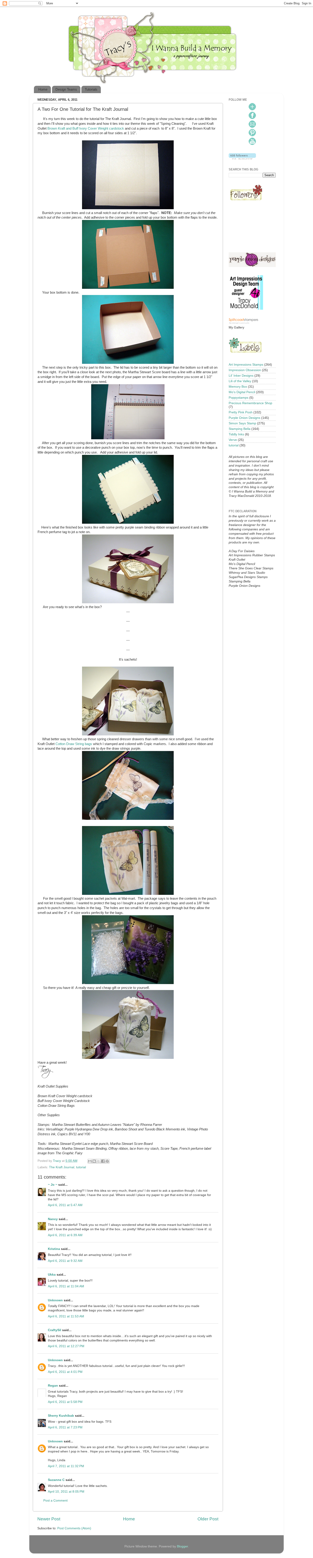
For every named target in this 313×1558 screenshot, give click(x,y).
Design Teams (66, 89)
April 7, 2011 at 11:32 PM (66, 1466)
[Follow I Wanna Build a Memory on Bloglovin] (242, 158)
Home (42, 89)
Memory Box (238, 386)
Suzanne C (56, 1480)
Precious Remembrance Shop (250, 403)
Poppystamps (238, 397)
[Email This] (90, 1161)
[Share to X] (98, 1161)
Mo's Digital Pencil (242, 392)
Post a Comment (55, 1500)
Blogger (182, 1546)
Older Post (208, 1518)
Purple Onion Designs (244, 418)
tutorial (81, 1167)
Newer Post (48, 1518)
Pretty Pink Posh (241, 412)
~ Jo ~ (52, 1184)
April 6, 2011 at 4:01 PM (65, 1372)
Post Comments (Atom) (74, 1528)
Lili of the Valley (240, 381)
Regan (53, 1385)
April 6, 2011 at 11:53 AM (66, 1316)
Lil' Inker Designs (241, 375)
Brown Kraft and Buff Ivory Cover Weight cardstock (85, 128)
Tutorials (91, 89)
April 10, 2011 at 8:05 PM (66, 1491)
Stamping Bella (239, 429)
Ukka (52, 1274)
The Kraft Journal (61, 1167)
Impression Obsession (245, 370)
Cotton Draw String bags (73, 744)
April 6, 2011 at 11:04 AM (66, 1286)
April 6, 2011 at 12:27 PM (66, 1346)
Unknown (55, 1300)
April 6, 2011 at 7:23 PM (65, 1427)
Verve (233, 440)
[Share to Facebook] (103, 1161)
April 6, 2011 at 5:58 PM (65, 1402)
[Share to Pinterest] (107, 1161)
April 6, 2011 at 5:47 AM (65, 1205)
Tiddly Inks (236, 434)
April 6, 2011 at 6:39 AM (65, 1235)
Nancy (53, 1219)
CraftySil (54, 1330)
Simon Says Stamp (242, 423)
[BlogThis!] (94, 1161)
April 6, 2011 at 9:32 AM (65, 1261)
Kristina (54, 1249)
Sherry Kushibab (61, 1415)
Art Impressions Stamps (246, 364)
